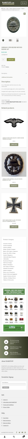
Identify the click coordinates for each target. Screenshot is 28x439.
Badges (22, 8)
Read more (14, 185)
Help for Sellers (7, 423)
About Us (5, 399)
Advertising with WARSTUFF (10, 402)
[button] (25, 14)
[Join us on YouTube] (22, 432)
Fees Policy (5, 418)
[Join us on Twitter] (19, 432)
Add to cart (10, 59)
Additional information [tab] (6, 77)
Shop (7, 8)
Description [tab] (4, 73)
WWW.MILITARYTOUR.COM (13, 102)
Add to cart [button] (14, 144)
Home (4, 8)
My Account (4, 437)
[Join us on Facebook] (16, 432)
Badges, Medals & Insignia (15, 8)
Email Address (5, 382)
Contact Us (5, 425)
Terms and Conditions (8, 405)
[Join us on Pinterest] (25, 432)
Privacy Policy (6, 407)
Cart (21, 436)
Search (14, 437)
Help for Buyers (7, 420)
